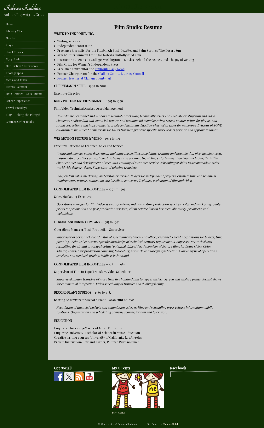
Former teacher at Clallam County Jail (84, 78)
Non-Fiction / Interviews (22, 66)
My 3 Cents (13, 59)
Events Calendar (16, 87)
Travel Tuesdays (16, 108)
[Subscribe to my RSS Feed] (79, 376)
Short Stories (14, 52)
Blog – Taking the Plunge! (23, 115)
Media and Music (16, 80)
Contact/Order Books (20, 122)
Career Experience (18, 101)
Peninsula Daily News (109, 69)
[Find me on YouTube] (89, 376)
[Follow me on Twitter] (69, 376)
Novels (10, 38)
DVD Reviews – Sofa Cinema (24, 94)
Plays (9, 45)
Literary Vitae (14, 31)
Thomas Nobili (170, 423)
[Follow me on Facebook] (58, 376)
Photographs (14, 73)
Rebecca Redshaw (22, 8)
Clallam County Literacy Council (121, 74)
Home (10, 24)
